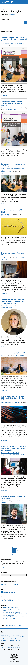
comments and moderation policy (14, 625)
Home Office (12, 14)
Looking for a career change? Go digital (12, 211)
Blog (2, 9)
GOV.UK (3, 638)
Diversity (15, 355)
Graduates (16, 45)
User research (11, 216)
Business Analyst (17, 454)
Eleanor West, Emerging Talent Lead (10, 402)
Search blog (5, 19)
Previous (14, 548)
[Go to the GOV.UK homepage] (7, 2)
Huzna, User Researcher (7, 214)
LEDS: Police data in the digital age (11, 612)
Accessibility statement (8, 640)
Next (13, 554)
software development (6, 307)
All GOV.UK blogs (6, 636)
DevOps (21, 501)
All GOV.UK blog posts (19, 636)
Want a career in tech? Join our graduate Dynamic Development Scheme (12, 103)
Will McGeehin (4, 501)
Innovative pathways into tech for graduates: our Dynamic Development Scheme (14, 39)
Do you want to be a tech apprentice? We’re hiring (13, 165)
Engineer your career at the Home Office (12, 254)
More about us (4, 567)
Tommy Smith (4, 257)
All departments (12, 638)
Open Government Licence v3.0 (10, 648)
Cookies (18, 640)
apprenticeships (5, 173)
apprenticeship (8, 454)
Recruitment (22, 45)
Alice (2, 355)
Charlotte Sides (5, 306)
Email (4, 584)
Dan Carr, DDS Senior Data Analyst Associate (12, 108)
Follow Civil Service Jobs (7, 600)
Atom (17, 584)
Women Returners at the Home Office (14, 353)
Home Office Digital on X (9, 592)
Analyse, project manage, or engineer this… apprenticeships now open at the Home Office (13, 448)
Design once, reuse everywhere (10, 607)
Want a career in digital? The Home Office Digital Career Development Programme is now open (13, 301)
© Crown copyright (14, 661)
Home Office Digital (11, 11)
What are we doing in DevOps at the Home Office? (13, 497)
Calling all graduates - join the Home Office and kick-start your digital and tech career (13, 398)
